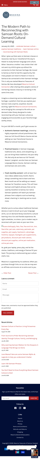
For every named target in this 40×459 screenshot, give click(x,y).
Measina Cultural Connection (26, 107)
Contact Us (20, 437)
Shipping (20, 432)
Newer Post (32, 273)
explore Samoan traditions (11, 49)
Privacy (20, 424)
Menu (6, 5)
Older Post (7, 273)
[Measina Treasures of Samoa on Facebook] (15, 408)
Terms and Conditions (20, 426)
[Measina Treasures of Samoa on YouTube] (24, 408)
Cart (37, 5)
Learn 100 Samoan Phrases (11, 364)
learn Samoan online (31, 49)
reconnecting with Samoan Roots (15, 52)
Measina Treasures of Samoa (23, 443)
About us (20, 421)
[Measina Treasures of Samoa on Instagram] (20, 408)
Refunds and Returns (20, 429)
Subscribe (33, 398)
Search (20, 418)
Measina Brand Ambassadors (20, 435)
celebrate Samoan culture (25, 46)
